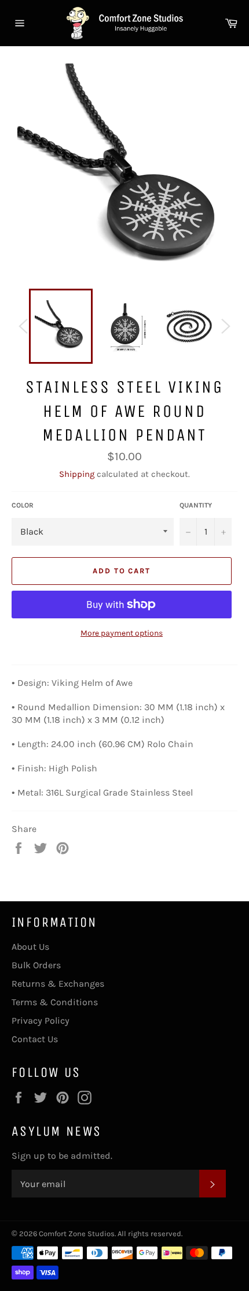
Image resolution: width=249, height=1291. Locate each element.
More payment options (121, 633)
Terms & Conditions (55, 1002)
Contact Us (35, 1038)
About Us (30, 946)
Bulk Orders (36, 965)
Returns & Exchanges (58, 983)
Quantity (196, 505)
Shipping (76, 474)
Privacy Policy (40, 1020)
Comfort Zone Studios (77, 1233)
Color (23, 505)
